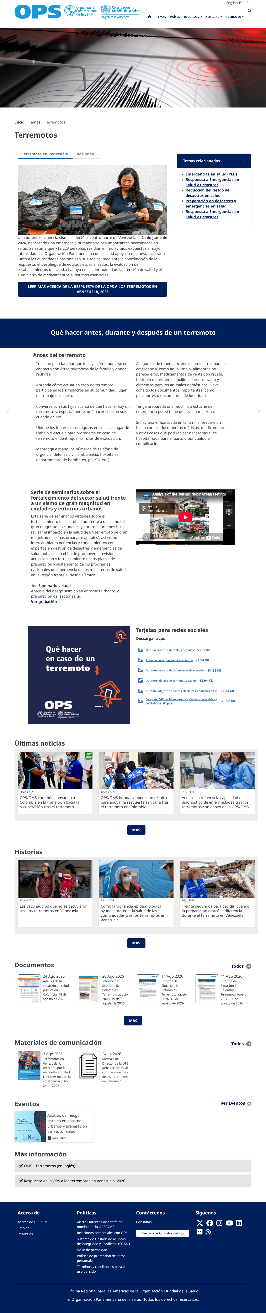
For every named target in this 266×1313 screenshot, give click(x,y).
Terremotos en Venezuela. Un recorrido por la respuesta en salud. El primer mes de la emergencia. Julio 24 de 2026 (57, 1072)
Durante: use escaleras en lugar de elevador (175, 670)
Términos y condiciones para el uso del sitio (101, 1269)
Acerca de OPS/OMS (33, 1222)
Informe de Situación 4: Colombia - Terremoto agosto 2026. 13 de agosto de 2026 (174, 992)
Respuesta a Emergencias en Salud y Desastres (212, 182)
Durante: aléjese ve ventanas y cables (171, 680)
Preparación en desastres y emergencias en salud (211, 203)
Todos (237, 966)
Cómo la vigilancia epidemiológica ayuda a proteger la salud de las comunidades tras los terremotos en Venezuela (133, 913)
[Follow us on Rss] (208, 1233)
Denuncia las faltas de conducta (163, 1233)
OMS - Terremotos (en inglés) (49, 1165)
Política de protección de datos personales (101, 1258)
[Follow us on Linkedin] (239, 1224)
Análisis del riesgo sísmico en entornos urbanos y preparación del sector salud (67, 1123)
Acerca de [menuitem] (233, 17)
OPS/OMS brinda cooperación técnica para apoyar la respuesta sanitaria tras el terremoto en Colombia (135, 802)
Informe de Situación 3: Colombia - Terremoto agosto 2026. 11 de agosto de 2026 (233, 992)
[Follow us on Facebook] (209, 1224)
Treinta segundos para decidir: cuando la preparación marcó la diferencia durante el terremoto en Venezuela (216, 911)
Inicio (19, 122)
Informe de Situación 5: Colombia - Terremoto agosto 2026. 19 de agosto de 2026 (115, 992)
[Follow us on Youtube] (229, 1224)
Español (245, 2)
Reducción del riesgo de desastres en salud (207, 193)
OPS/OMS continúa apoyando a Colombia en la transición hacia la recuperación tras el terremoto (49, 802)
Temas (34, 122)
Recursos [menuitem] (191, 17)
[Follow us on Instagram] (219, 1224)
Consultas (144, 1222)
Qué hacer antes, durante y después (170, 650)
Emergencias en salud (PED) (211, 174)
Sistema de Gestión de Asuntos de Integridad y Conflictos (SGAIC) (103, 1241)
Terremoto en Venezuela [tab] (45, 153)
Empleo (24, 1228)
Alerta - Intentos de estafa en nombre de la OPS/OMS (99, 1224)
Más (136, 829)
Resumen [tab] (85, 153)
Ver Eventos (232, 1103)
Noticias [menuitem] (212, 17)
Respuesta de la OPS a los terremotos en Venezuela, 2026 (74, 1180)
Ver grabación (44, 601)
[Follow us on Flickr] (199, 1233)
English (232, 2)
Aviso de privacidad (92, 1250)
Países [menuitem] (175, 17)
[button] (6, 409)
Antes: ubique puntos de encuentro (169, 660)
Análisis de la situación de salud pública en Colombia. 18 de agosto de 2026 (56, 990)
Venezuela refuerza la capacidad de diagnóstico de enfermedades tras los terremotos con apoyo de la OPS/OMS (215, 802)
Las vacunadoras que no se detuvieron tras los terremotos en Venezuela (53, 908)
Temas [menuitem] (161, 17)
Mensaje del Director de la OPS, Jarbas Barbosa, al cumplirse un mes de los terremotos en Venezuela (115, 1070)
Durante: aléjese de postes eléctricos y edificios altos (182, 691)
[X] (200, 1224)
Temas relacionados (201, 160)
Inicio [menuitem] (149, 17)
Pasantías (25, 1234)
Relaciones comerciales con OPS (102, 1232)
